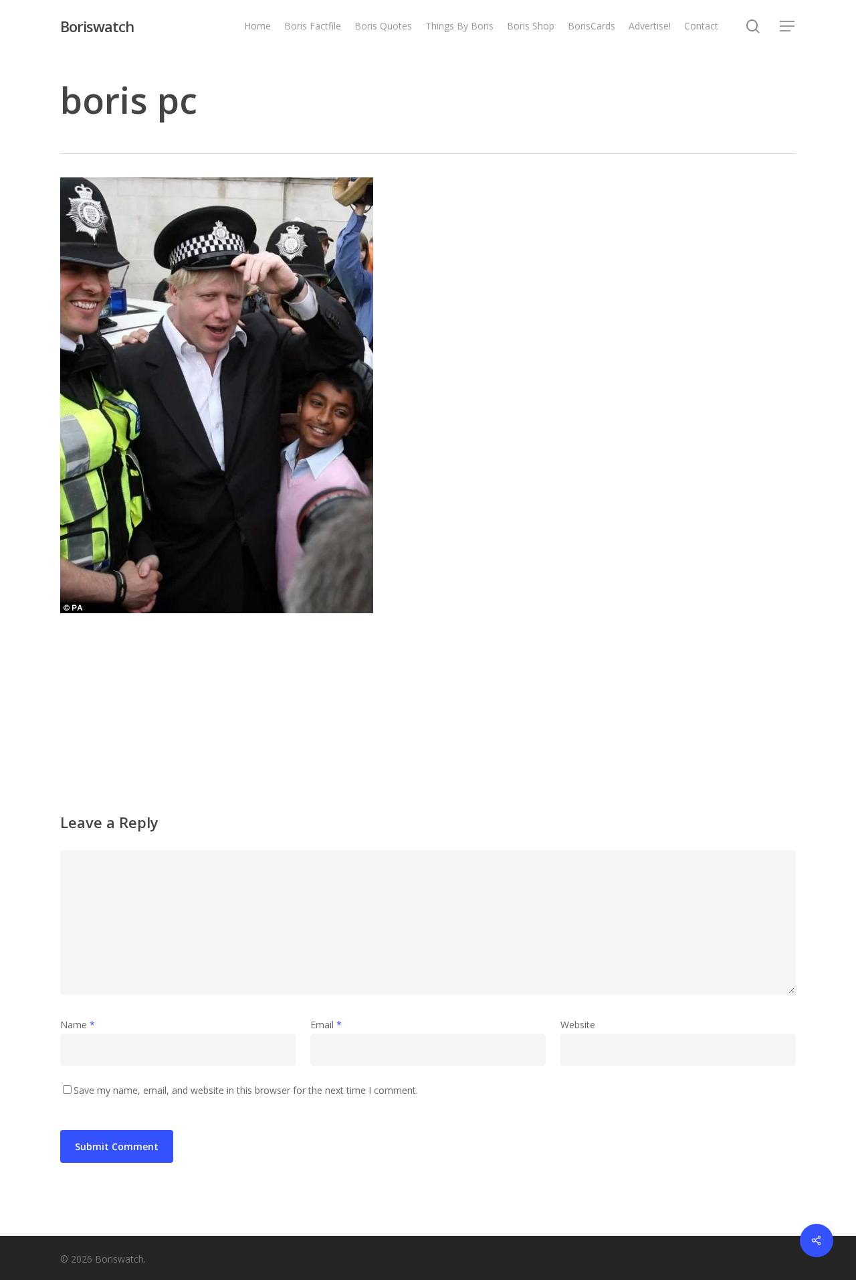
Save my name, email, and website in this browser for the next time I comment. (246, 1090)
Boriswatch (97, 26)
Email (326, 1024)
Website (577, 1024)
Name (77, 1024)
